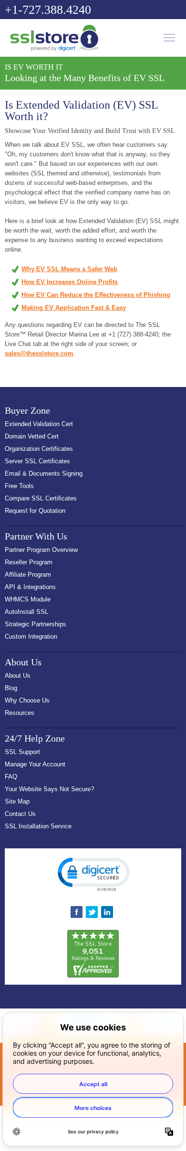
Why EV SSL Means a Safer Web (69, 269)
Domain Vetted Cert (32, 436)
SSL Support (22, 751)
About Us (18, 675)
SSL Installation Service (38, 826)
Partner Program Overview (41, 549)
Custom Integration (31, 636)
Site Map (17, 801)
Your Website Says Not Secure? (49, 789)
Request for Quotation (35, 510)
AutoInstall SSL (26, 611)
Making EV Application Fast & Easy (73, 307)
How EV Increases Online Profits (69, 281)
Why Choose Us (27, 700)
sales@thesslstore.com (39, 353)
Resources (19, 712)
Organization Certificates (39, 448)
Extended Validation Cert (39, 424)
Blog (11, 688)
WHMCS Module (28, 599)
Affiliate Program (28, 574)
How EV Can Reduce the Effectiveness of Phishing (95, 294)
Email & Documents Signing (44, 473)
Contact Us (20, 813)
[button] (93, 874)
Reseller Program (28, 562)
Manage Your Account (35, 764)
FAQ (11, 776)
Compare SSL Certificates (41, 498)
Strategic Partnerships (35, 624)
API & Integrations (30, 587)
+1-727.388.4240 (48, 10)
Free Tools (19, 485)
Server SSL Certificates (37, 461)
